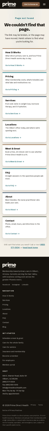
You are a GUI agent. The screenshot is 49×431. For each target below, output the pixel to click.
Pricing (5, 305)
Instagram (16, 285)
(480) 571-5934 (8, 382)
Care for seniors (9, 347)
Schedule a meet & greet (12, 338)
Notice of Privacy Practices (12, 410)
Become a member (10, 356)
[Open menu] (44, 4)
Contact (5, 322)
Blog (4, 327)
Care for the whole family (12, 343)
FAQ (4, 318)
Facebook (6, 285)
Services (6, 300)
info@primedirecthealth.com (14, 388)
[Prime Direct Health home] (9, 4)
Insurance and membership (13, 351)
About (4, 314)
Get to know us (31, 4)
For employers (8, 360)
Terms (40, 405)
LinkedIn (25, 285)
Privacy (33, 405)
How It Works (8, 296)
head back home (30, 247)
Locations (6, 309)
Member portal (8, 365)
